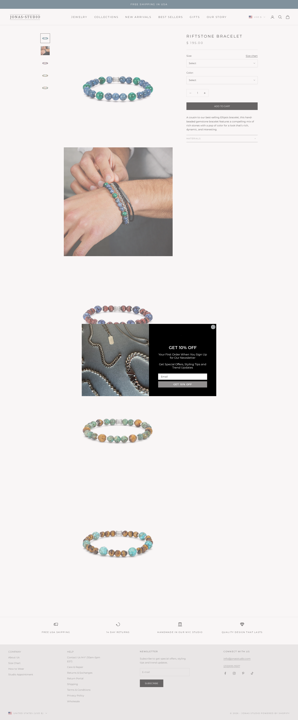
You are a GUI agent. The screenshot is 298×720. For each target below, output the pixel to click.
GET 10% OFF (182, 384)
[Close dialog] (213, 327)
